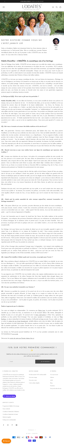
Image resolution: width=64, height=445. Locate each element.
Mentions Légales (7, 417)
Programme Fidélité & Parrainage (11, 406)
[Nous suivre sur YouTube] (16, 425)
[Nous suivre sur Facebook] (3, 425)
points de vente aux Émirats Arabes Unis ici (22, 338)
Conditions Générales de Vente (10, 414)
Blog (51, 383)
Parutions (52, 386)
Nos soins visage (33, 377)
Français (31, 430)
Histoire (52, 377)
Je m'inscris (45, 361)
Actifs (51, 380)
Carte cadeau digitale (34, 383)
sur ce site (15, 334)
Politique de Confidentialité (9, 420)
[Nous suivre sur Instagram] (8, 425)
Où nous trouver (54, 374)
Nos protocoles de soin (55, 388)
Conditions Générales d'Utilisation (11, 411)
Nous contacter (6, 409)
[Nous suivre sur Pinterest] (12, 425)
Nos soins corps (33, 380)
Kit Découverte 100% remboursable (37, 374)
